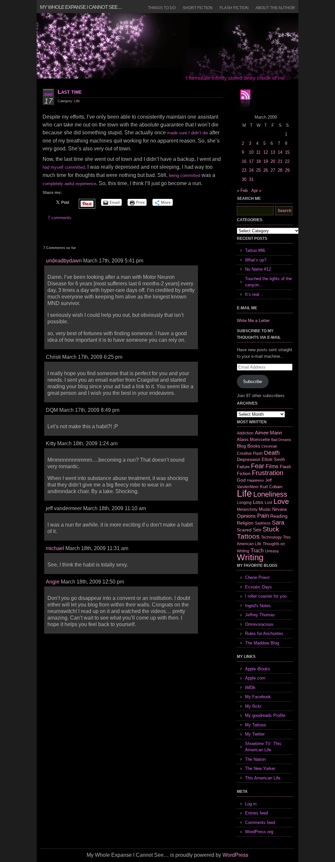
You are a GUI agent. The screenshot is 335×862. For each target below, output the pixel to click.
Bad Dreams (281, 440)
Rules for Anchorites (264, 633)
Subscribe (252, 381)
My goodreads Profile (265, 715)
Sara (278, 522)
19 (265, 161)
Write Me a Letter (253, 320)
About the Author (275, 8)
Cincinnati (269, 446)
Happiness (255, 480)
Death (272, 453)
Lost (268, 502)
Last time (70, 91)
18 (258, 161)
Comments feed (260, 822)
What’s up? (255, 260)
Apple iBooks (257, 668)
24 (251, 170)
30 (244, 179)
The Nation (255, 759)
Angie (53, 581)
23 (244, 170)
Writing (250, 557)
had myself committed (64, 167)
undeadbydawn (64, 260)
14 (280, 152)
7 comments (59, 217)
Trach (257, 550)
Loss (258, 502)
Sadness (263, 523)
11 (258, 152)
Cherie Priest (257, 577)
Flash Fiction (234, 8)
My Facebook (258, 696)
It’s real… (254, 294)
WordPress (235, 855)
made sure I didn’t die (187, 132)
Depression (248, 459)
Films (272, 466)
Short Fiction (198, 8)
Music (265, 509)
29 (287, 170)
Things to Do (162, 8)
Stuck (271, 529)
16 (244, 161)
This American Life (262, 778)
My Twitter (255, 734)
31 (251, 179)
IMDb (250, 687)
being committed (184, 175)
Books (253, 446)
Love (281, 501)
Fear (257, 465)
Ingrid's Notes (258, 605)
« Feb (242, 190)
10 (251, 152)
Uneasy (272, 551)
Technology (271, 537)
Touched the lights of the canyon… (268, 282)
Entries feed (256, 813)
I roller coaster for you (266, 596)
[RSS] (245, 99)
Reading (279, 516)
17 (251, 161)
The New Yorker (260, 768)
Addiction (245, 433)
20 (273, 161)
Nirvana (279, 509)
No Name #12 (258, 269)
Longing (244, 502)
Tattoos (248, 536)
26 (265, 170)
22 (287, 161)
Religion (245, 523)
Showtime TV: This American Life (263, 747)
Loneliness (270, 494)
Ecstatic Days (258, 586)
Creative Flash (250, 453)
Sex (257, 529)
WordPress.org (259, 831)
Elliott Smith (273, 459)
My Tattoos (255, 724)
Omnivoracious (259, 624)
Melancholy (247, 509)
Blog (241, 446)
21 (280, 161)
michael (55, 548)
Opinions (246, 516)
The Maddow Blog (262, 643)
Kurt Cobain (271, 486)
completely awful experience (69, 183)
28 (280, 170)
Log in (250, 803)
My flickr (253, 706)
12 (265, 152)
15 (287, 152)
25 (258, 170)
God (241, 480)
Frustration (267, 472)
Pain (263, 515)
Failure (243, 466)
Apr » (256, 190)
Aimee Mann (268, 432)
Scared (244, 529)
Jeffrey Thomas (260, 614)
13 (273, 152)
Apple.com (255, 678)
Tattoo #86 (255, 250)
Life (77, 101)
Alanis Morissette (253, 439)
